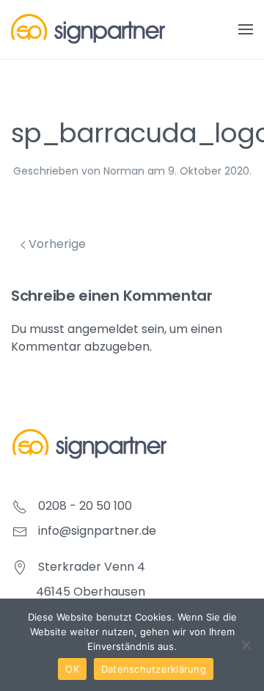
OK (72, 669)
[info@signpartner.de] (19, 530)
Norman (123, 171)
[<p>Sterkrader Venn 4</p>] (19, 566)
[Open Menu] (245, 29)
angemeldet (103, 329)
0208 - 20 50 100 (85, 505)
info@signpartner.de (97, 530)
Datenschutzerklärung (153, 669)
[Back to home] (88, 29)
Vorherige (56, 243)
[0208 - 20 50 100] (19, 505)
